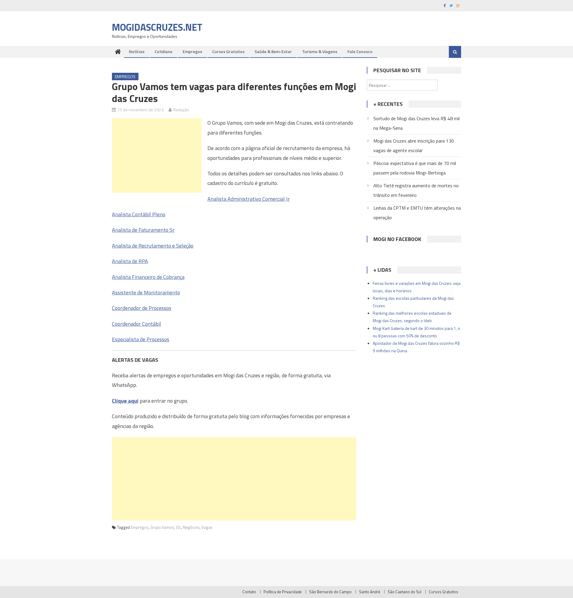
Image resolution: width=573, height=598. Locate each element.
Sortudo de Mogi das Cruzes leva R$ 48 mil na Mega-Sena (416, 123)
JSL (178, 527)
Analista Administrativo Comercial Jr (248, 199)
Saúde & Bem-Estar (273, 51)
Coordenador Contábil (136, 324)
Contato (249, 592)
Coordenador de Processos (141, 308)
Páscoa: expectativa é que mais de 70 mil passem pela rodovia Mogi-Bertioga (414, 168)
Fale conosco (359, 51)
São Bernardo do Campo (330, 592)
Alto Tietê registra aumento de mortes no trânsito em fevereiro (416, 190)
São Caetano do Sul (404, 592)
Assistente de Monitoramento (146, 292)
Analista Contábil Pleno (138, 214)
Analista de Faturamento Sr (143, 230)
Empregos (192, 51)
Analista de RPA (130, 261)
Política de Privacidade (283, 592)
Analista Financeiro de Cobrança (148, 277)
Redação (181, 109)
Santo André (369, 592)
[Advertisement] (156, 155)
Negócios (191, 527)
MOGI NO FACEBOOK (397, 239)
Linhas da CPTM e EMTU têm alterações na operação (417, 212)
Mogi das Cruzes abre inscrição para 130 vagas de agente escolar (413, 145)
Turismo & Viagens (319, 51)
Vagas (206, 527)
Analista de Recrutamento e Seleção (152, 246)
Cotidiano (163, 51)
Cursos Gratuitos (228, 51)
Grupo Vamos (162, 527)
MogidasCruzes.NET (157, 27)
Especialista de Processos (140, 339)
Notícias (136, 51)
